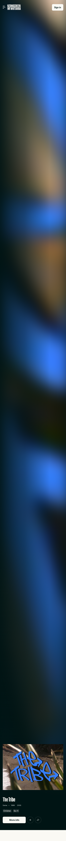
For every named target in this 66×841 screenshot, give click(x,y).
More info (14, 820)
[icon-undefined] (30, 820)
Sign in (57, 7)
